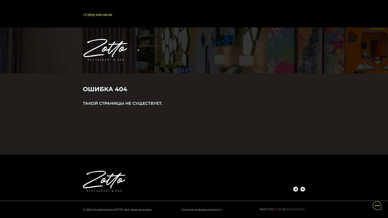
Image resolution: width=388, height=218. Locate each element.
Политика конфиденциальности (201, 209)
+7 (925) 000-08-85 (97, 15)
